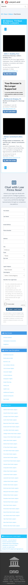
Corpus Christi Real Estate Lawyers (12, 437)
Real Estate (8, 333)
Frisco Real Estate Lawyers (10, 454)
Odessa (10, 14)
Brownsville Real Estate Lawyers (11, 426)
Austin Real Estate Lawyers (10, 420)
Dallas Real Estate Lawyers (10, 440)
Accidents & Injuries (8, 354)
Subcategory (6, 272)
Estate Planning (7, 382)
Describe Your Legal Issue (10, 279)
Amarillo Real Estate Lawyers (10, 413)
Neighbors (6, 344)
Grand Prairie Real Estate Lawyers (11, 461)
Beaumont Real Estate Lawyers (11, 423)
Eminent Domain (7, 337)
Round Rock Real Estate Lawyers (11, 512)
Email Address (7, 224)
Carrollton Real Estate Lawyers (11, 430)
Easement (4, 540)
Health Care (6, 389)
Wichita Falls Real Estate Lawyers (11, 525)
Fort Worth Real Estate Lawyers (11, 450)
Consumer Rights (7, 372)
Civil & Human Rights (8, 368)
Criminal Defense (7, 375)
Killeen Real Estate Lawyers (10, 471)
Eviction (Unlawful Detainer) (9, 541)
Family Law (6, 385)
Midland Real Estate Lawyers (10, 495)
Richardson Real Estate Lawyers (11, 508)
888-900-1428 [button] (10, 74)
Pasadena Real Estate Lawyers (10, 498)
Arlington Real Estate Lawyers (10, 416)
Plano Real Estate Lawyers (9, 505)
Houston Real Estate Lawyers (10, 464)
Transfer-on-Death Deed (8, 547)
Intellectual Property (8, 392)
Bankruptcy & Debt (8, 358)
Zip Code (5, 258)
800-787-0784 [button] (10, 161)
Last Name (6, 216)
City (4, 246)
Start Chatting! (14, 309)
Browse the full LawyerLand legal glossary (12, 549)
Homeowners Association (9, 341)
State (4, 252)
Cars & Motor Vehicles (8, 365)
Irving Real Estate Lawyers (9, 467)
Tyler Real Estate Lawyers (9, 519)
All (2, 14)
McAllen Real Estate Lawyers (10, 484)
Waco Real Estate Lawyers (9, 522)
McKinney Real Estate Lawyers (11, 488)
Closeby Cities (7, 405)
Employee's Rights (7, 378)
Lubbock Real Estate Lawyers (10, 481)
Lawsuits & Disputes (8, 395)
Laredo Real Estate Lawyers (10, 474)
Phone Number (7, 230)
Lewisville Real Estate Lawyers (10, 478)
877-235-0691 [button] (10, 112)
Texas (5, 14)
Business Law (6, 361)
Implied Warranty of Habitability (10, 543)
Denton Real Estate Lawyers (10, 443)
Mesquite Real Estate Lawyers (10, 491)
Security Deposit (12, 540)
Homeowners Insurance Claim (9, 545)
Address (5, 238)
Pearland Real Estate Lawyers (10, 502)
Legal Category (7, 266)
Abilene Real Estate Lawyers (10, 409)
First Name (6, 210)
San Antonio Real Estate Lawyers (11, 515)
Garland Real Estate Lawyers (10, 457)
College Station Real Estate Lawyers (12, 433)
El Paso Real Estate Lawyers (10, 447)
